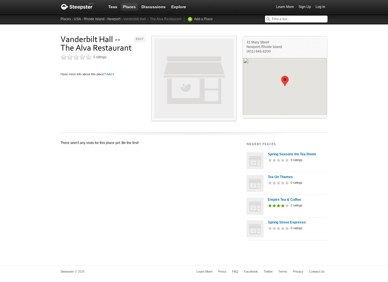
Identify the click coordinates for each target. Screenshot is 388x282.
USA (77, 19)
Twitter (268, 271)
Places (129, 7)
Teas (112, 7)
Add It (110, 74)
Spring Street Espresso (287, 222)
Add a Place (203, 19)
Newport (113, 19)
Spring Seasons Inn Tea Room (292, 154)
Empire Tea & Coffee (284, 200)
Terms (282, 271)
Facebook (251, 271)
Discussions (153, 7)
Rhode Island (94, 19)
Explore (178, 7)
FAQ (235, 271)
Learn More (285, 7)
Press (222, 271)
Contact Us (317, 271)
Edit (140, 39)
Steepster (80, 7)
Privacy (298, 271)
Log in (320, 7)
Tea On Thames (280, 177)
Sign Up (305, 7)
